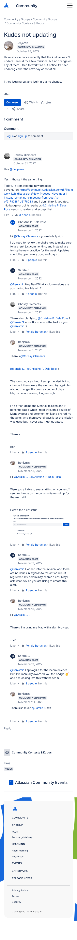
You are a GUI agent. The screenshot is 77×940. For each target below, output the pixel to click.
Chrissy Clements (24, 155)
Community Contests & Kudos (25, 23)
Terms (15, 896)
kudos (9, 768)
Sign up (22, 136)
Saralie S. (24, 270)
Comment (12, 102)
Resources (17, 856)
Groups (25, 19)
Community (27, 5)
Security (16, 901)
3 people (24, 215)
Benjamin (22, 43)
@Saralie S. (17, 322)
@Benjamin (17, 169)
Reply (7, 728)
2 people (31, 293)
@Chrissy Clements (26, 236)
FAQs (15, 831)
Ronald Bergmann (36, 331)
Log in (10, 136)
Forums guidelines (22, 837)
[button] (41, 527)
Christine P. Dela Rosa (32, 222)
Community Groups (45, 19)
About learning (20, 850)
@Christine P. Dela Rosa (53, 318)
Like (6, 215)
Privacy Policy (20, 890)
